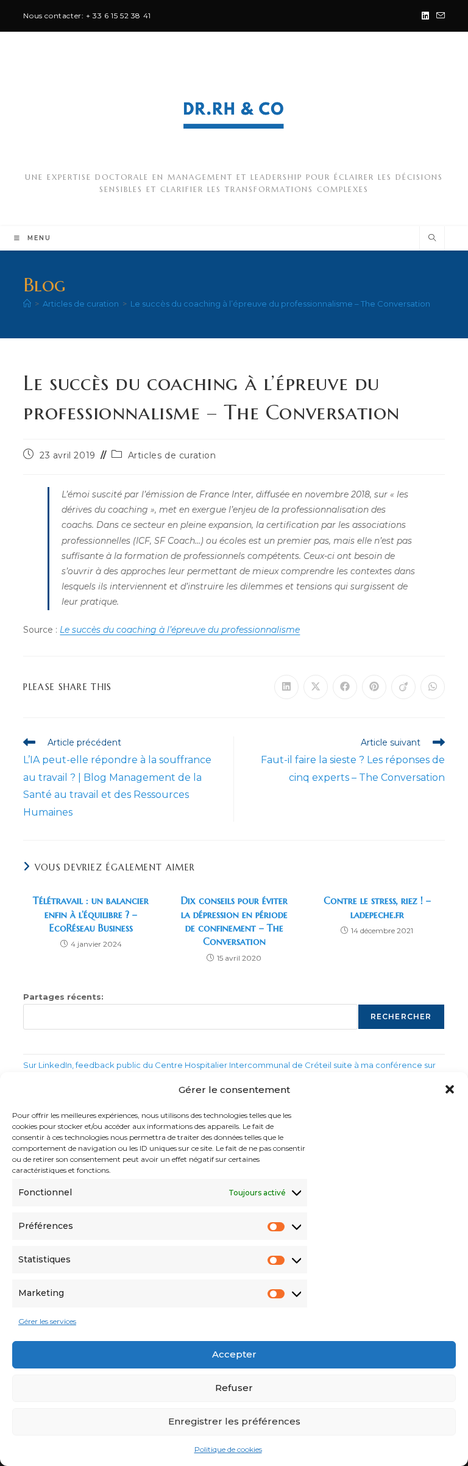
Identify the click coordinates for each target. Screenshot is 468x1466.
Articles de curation (172, 455)
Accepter (234, 1354)
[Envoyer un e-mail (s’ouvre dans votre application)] (439, 16)
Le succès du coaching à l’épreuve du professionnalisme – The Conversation (280, 303)
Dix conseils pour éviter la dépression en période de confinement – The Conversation (234, 920)
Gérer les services (47, 1321)
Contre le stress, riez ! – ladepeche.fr (377, 907)
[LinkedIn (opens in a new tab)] (425, 16)
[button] (450, 1089)
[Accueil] (27, 303)
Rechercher (401, 1016)
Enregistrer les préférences (234, 1421)
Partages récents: (63, 997)
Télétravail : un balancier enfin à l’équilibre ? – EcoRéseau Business (91, 914)
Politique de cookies (228, 1449)
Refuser (234, 1387)
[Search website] (432, 238)
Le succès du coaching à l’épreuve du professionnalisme (180, 629)
